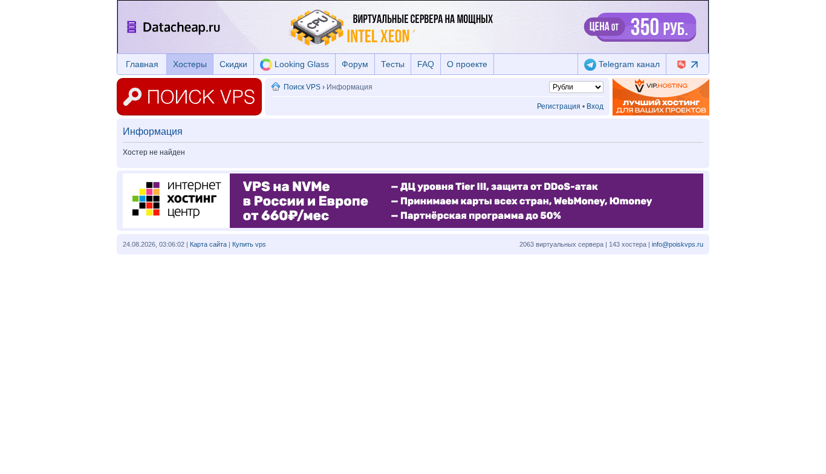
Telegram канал (628, 64)
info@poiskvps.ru (677, 244)
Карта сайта (208, 244)
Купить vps (249, 244)
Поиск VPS (302, 87)
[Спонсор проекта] (661, 96)
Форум (355, 64)
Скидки (233, 64)
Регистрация (558, 106)
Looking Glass (300, 64)
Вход (595, 106)
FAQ (425, 64)
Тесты (393, 64)
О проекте (467, 64)
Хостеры (190, 64)
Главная (142, 64)
